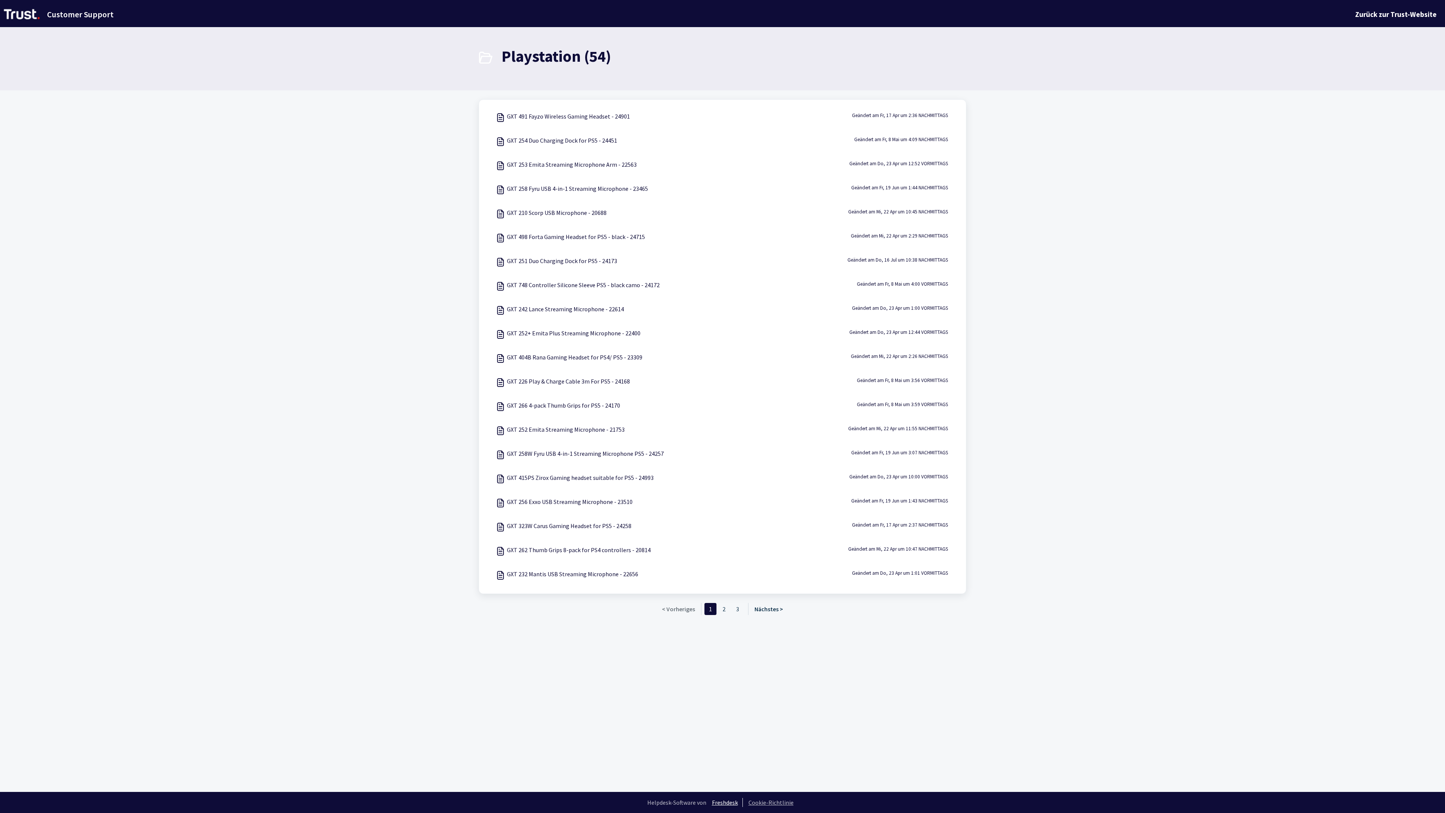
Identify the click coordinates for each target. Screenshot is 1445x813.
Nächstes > (768, 609)
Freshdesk (725, 802)
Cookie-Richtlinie (771, 802)
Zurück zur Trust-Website (1396, 14)
